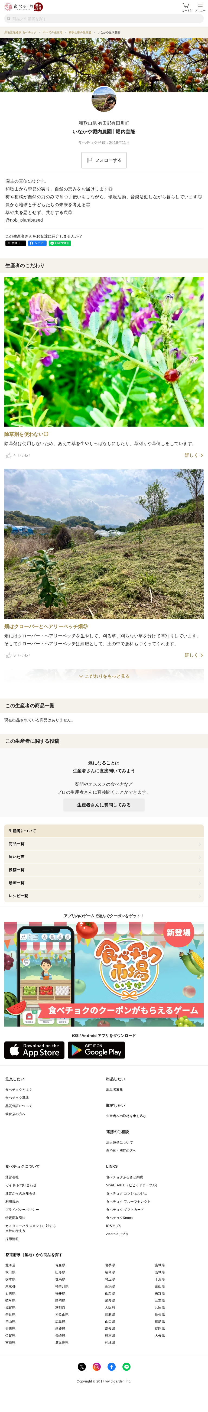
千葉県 (160, 1279)
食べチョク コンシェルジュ (126, 1193)
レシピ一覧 (18, 896)
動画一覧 (16, 883)
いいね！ (22, 455)
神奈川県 (62, 1286)
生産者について (22, 831)
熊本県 (110, 1336)
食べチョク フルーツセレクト (128, 1201)
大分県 (160, 1336)
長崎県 (60, 1336)
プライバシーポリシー (22, 1210)
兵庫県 (160, 1307)
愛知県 (110, 1300)
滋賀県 (10, 1307)
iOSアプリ (114, 1226)
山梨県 (110, 1293)
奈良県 (10, 1314)
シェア (39, 243)
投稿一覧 (16, 870)
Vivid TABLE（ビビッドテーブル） (132, 1185)
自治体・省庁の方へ (121, 1151)
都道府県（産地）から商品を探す (34, 1254)
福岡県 (160, 1328)
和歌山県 (62, 1314)
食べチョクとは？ (18, 1090)
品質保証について (18, 1106)
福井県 (60, 1293)
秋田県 (10, 1272)
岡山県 (10, 1321)
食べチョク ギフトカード (125, 1210)
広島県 (60, 1321)
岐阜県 (10, 1300)
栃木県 (10, 1279)
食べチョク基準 (17, 1098)
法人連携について (119, 1142)
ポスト (16, 243)
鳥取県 (110, 1314)
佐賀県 (10, 1336)
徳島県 (160, 1321)
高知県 (110, 1328)
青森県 (60, 1265)
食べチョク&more (119, 1218)
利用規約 (12, 1201)
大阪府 (110, 1307)
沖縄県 (110, 1343)
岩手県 (110, 1265)
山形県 (60, 1272)
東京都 (10, 1286)
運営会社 (12, 1177)
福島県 (110, 1272)
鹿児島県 (62, 1343)
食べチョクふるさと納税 (124, 1177)
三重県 (160, 1300)
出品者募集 (114, 1090)
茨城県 (160, 1272)
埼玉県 (110, 1279)
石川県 (10, 1293)
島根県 (160, 1314)
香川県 (10, 1328)
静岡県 (60, 1300)
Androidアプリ (117, 1234)
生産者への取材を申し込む (126, 1116)
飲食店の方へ (15, 1114)
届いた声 (16, 857)
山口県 (110, 1321)
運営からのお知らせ (20, 1193)
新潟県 (110, 1286)
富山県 (160, 1286)
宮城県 (160, 1265)
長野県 (160, 1293)
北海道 (10, 1265)
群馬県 (60, 1279)
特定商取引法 (15, 1218)
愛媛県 (60, 1328)
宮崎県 (10, 1343)
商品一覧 (16, 844)
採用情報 (12, 1239)
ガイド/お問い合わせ (21, 1185)
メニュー (200, 10)
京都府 (60, 1307)
